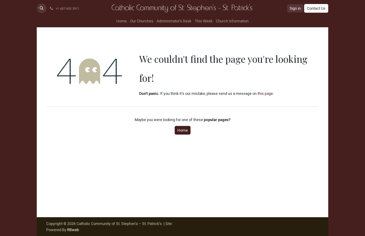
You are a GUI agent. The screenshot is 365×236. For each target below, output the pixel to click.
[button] (41, 8)
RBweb (73, 230)
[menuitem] (121, 21)
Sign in (295, 8)
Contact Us (316, 8)
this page (265, 93)
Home (182, 130)
